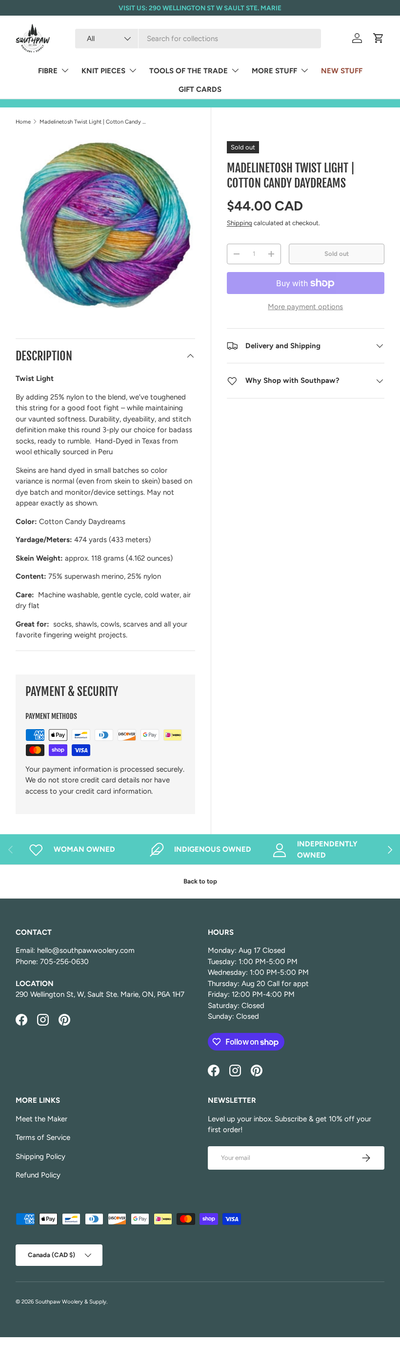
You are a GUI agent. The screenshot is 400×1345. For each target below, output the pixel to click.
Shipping (239, 223)
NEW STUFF (341, 70)
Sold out (336, 253)
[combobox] (197, 38)
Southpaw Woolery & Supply (70, 1301)
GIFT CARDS (200, 89)
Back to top (200, 881)
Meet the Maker (41, 1118)
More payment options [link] (305, 306)
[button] (378, 38)
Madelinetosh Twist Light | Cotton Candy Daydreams (94, 121)
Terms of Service (43, 1137)
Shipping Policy (40, 1156)
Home (23, 121)
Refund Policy (38, 1175)
